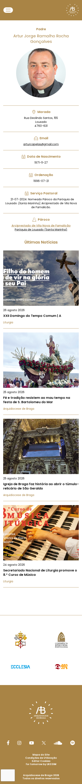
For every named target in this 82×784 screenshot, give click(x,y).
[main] (41, 299)
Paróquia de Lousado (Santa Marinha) (41, 230)
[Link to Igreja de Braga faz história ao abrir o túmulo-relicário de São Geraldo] (41, 460)
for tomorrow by (41, 764)
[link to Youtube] (31, 742)
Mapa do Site (41, 754)
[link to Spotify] (72, 742)
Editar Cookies (41, 761)
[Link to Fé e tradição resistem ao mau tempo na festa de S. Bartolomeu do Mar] (41, 373)
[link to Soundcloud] (58, 743)
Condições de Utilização (41, 758)
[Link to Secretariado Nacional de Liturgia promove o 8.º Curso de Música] (41, 546)
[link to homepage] (72, 10)
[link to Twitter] (44, 743)
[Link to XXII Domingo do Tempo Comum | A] (41, 289)
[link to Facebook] (8, 743)
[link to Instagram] (19, 743)
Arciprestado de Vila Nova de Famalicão (41, 226)
